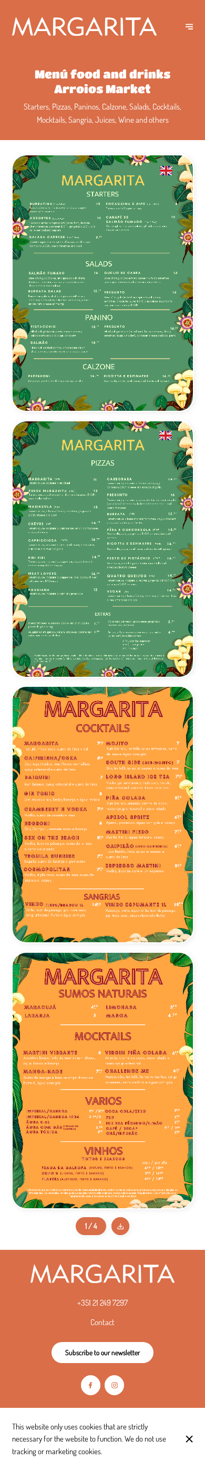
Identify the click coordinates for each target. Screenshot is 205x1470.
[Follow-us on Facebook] (90, 1385)
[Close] (189, 1439)
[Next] (189, 26)
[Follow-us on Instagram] (114, 1385)
